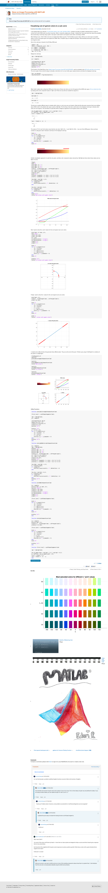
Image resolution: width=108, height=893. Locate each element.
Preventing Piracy (29, 885)
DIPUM (18, 54)
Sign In (93, 2)
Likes (91, 29)
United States (97, 886)
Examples (10, 63)
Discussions (41, 5)
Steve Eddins (38, 29)
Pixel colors (18, 51)
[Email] (93, 566)
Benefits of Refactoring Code (66, 640)
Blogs (53, 5)
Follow (99, 563)
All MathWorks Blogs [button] (9, 8)
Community (27, 1)
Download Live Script (35, 560)
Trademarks (15, 885)
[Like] (94, 563)
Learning (34, 1)
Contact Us (53, 885)
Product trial (10, 67)
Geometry (18, 52)
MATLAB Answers (10, 5)
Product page (11, 65)
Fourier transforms (18, 49)
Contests (48, 5)
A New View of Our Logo (103, 660)
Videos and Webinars (12, 69)
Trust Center (8, 885)
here (50, 761)
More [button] (57, 5)
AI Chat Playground (32, 5)
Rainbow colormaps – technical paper (15, 74)
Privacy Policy (22, 885)
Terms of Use (46, 885)
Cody (25, 5)
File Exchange (19, 5)
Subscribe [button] (19, 8)
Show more (9, 56)
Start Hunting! (11, 90)
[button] (97, 2)
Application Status (38, 885)
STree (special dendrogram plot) (41, 750)
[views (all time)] (77, 29)
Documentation (11, 61)
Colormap (18, 47)
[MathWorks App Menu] (100, 2)
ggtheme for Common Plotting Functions (62, 750)
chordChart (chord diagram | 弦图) (83, 750)
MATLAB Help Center (17, 1)
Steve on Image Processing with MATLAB (28, 12)
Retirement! (13, 29)
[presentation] (77, 90)
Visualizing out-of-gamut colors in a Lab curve (49, 26)
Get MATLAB (85, 1)
